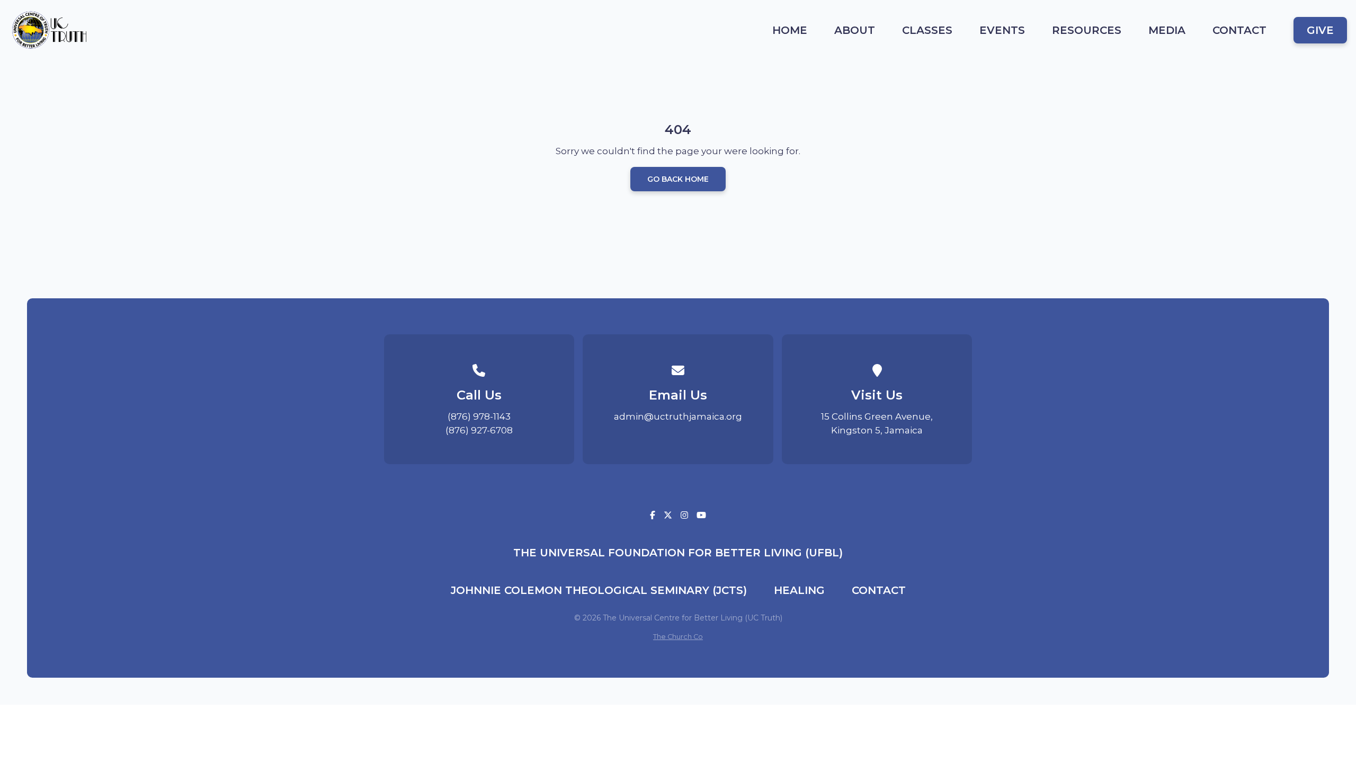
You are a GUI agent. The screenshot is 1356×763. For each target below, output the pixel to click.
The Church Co (678, 637)
